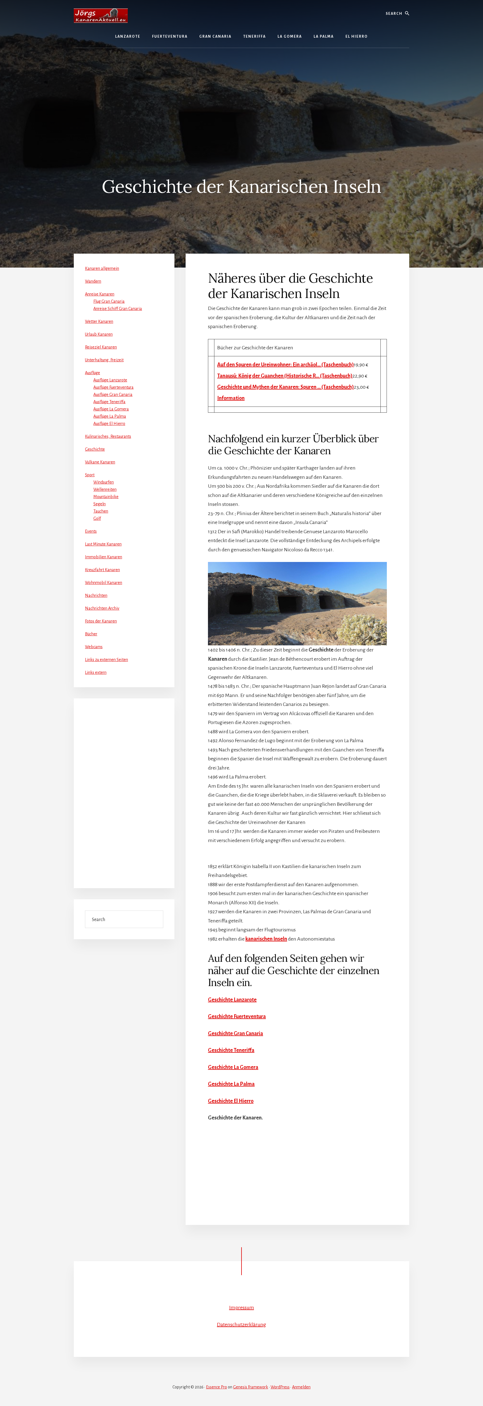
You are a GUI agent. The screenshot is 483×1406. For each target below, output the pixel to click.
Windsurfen (103, 482)
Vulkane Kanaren (100, 462)
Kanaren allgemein (102, 268)
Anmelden (301, 1387)
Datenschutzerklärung (241, 1324)
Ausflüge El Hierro (109, 423)
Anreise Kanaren (99, 294)
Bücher (91, 634)
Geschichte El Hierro (231, 1101)
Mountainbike (106, 496)
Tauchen (100, 511)
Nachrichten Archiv (102, 608)
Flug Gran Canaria (109, 301)
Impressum (241, 1307)
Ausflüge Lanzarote (110, 380)
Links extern (95, 672)
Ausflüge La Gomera (111, 409)
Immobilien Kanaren (103, 557)
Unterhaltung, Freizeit (104, 360)
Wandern (93, 281)
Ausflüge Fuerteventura (113, 387)
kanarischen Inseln (266, 939)
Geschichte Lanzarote (232, 1000)
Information (231, 398)
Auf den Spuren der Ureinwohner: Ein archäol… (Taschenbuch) (285, 364)
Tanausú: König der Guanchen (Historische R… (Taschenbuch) (284, 376)
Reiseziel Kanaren (101, 347)
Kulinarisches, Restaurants (108, 436)
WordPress (280, 1387)
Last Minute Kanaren (103, 544)
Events (91, 531)
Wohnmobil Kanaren (103, 582)
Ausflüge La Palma (109, 416)
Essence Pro (216, 1387)
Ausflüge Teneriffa (109, 402)
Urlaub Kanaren (99, 334)
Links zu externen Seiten (106, 659)
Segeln (99, 504)
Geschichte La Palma (231, 1084)
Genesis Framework (250, 1387)
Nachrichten (96, 595)
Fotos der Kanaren (101, 621)
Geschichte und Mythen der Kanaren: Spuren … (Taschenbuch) (285, 387)
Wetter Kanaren (99, 321)
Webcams (94, 647)
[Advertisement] (241, 95)
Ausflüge (92, 373)
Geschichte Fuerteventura (237, 1016)
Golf (97, 518)
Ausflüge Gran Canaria (112, 394)
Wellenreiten (105, 489)
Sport (89, 475)
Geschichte (95, 449)
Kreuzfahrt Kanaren (102, 570)
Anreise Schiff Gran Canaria (117, 308)
